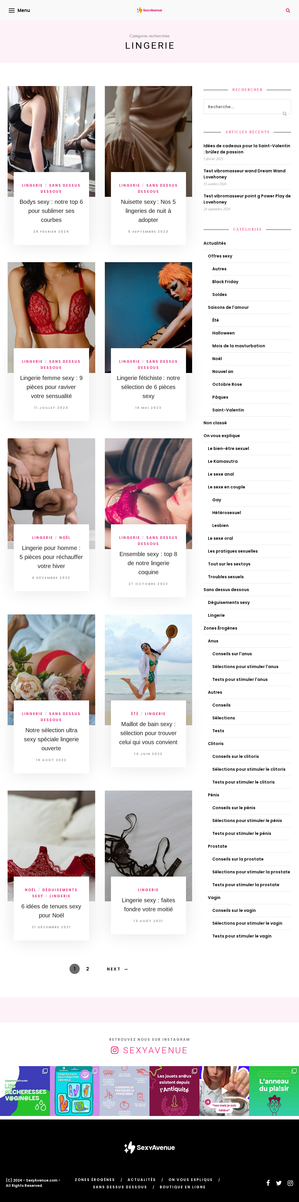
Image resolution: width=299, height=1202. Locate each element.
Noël (65, 537)
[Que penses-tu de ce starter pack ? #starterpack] (75, 1091)
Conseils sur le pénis (233, 808)
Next (114, 969)
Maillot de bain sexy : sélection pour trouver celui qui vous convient (148, 733)
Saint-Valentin (228, 410)
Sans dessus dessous (226, 590)
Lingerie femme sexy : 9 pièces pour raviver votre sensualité (51, 387)
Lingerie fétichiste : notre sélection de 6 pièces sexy (148, 387)
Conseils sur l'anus (232, 654)
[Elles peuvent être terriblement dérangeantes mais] (25, 1091)
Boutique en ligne (183, 1187)
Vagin (214, 897)
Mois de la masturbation (238, 346)
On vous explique (222, 436)
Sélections (223, 718)
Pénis (213, 795)
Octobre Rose (227, 384)
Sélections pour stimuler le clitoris (249, 769)
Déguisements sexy (229, 602)
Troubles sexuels (226, 577)
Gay (216, 500)
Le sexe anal (221, 474)
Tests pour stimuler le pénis (241, 833)
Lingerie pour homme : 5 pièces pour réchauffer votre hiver (51, 557)
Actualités (215, 243)
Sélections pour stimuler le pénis (247, 820)
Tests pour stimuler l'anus (240, 679)
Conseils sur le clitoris (235, 756)
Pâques (220, 397)
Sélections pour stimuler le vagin (247, 923)
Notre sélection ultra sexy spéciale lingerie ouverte (51, 739)
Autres (219, 269)
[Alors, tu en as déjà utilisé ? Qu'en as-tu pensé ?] (274, 1091)
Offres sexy (220, 256)
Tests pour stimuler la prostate (245, 885)
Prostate (217, 846)
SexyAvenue (155, 1050)
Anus (213, 641)
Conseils (221, 705)
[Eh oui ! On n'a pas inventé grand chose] (174, 1091)
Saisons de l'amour (228, 307)
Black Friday (225, 282)
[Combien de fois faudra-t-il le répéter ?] (224, 1091)
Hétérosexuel (226, 513)
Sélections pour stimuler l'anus (245, 667)
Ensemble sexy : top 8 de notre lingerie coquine (148, 563)
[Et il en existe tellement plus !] (125, 1091)
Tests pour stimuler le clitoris (243, 782)
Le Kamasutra (223, 461)
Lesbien (220, 525)
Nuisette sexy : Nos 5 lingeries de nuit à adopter (148, 211)
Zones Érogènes (220, 628)
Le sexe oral (220, 538)
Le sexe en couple (226, 487)
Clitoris (216, 744)
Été (135, 713)
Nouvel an (222, 371)
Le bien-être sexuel (228, 448)
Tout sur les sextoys (229, 564)
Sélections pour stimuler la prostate (251, 872)
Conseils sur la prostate (238, 859)
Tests (218, 731)
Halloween (223, 333)
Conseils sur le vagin (234, 910)
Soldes (219, 294)
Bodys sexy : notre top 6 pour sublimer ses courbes (51, 211)
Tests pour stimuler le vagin (242, 936)
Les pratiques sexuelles (233, 551)
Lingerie (32, 185)
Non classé (215, 423)
